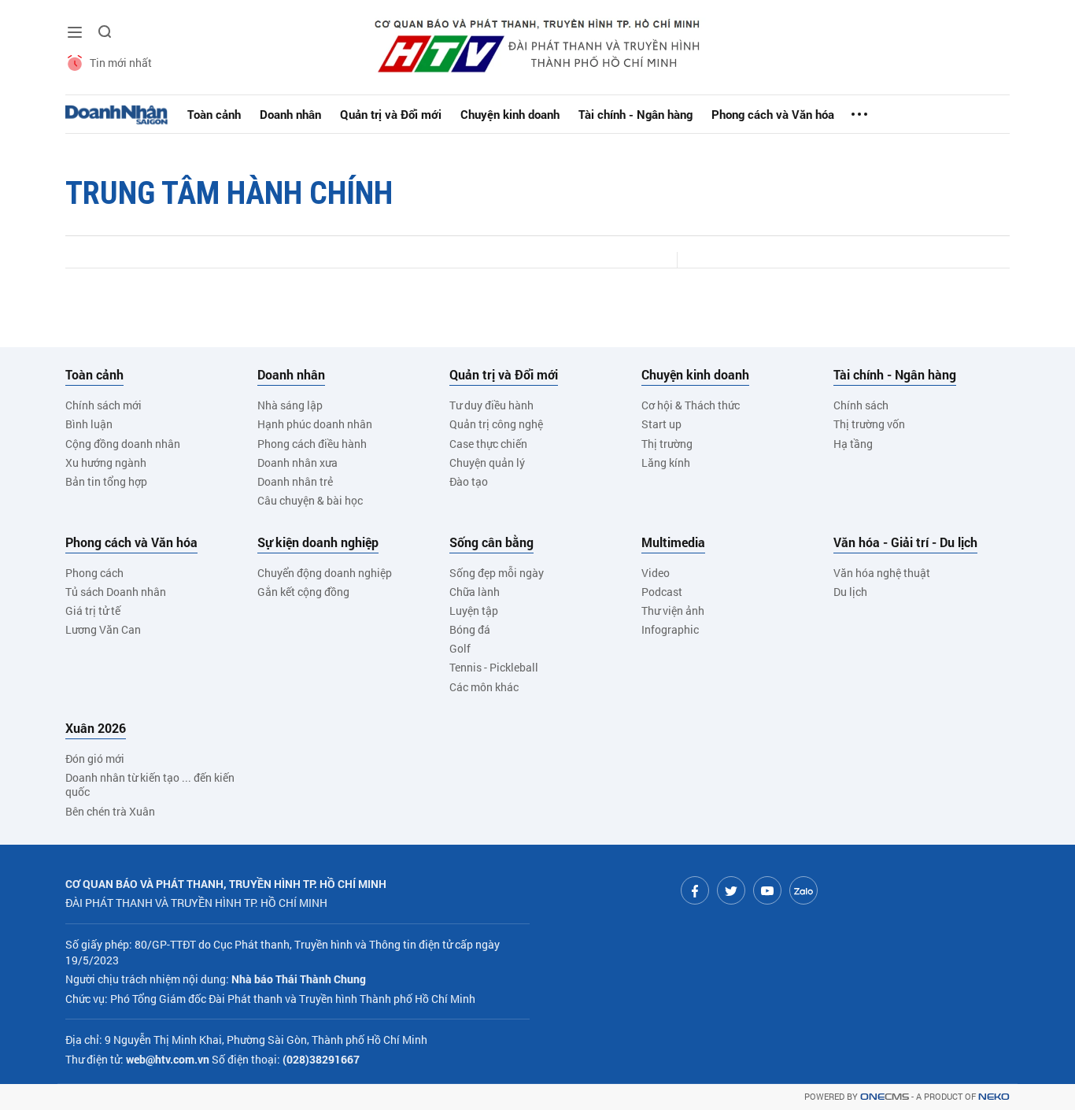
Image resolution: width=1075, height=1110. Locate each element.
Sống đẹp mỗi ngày (496, 572)
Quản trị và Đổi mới (390, 114)
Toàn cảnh (214, 114)
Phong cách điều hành (312, 443)
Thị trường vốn (869, 423)
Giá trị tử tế (92, 610)
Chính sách (860, 405)
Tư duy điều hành (491, 405)
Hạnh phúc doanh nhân (314, 423)
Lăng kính (665, 462)
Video (655, 572)
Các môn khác (484, 686)
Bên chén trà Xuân (110, 811)
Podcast (661, 591)
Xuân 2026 (95, 728)
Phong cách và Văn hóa (772, 114)
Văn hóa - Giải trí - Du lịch (905, 542)
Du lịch (850, 591)
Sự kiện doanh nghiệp (318, 542)
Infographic (670, 629)
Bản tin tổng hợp (106, 481)
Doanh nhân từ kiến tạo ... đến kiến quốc (150, 784)
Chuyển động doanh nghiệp (324, 572)
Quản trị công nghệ (496, 423)
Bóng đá (469, 629)
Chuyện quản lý (487, 462)
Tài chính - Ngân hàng (635, 114)
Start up (661, 423)
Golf (460, 648)
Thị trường (667, 443)
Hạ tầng (853, 443)
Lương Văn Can (103, 629)
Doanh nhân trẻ (295, 481)
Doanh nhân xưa (297, 462)
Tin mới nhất (121, 62)
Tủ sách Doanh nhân (115, 591)
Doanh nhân (290, 114)
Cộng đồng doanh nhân (122, 443)
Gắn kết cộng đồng (303, 591)
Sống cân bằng (491, 542)
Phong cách (94, 572)
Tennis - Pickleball (493, 667)
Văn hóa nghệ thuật (881, 572)
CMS (884, 1097)
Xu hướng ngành (105, 462)
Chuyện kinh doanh (510, 114)
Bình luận (89, 423)
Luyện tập (473, 610)
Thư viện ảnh (672, 610)
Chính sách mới (103, 405)
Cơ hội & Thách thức (690, 405)
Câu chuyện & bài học (310, 500)
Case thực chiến (488, 443)
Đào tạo (468, 481)
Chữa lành (474, 591)
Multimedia (673, 542)
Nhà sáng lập (290, 405)
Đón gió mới (94, 758)
